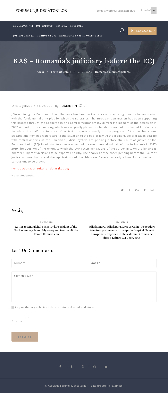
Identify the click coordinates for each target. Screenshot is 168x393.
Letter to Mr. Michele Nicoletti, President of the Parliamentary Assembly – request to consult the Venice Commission (46, 230)
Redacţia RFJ (66, 105)
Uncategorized (21, 105)
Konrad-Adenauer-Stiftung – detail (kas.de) (40, 168)
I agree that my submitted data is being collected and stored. (55, 307)
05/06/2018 (46, 222)
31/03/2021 (45, 105)
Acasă (40, 72)
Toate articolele (61, 72)
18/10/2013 (122, 222)
